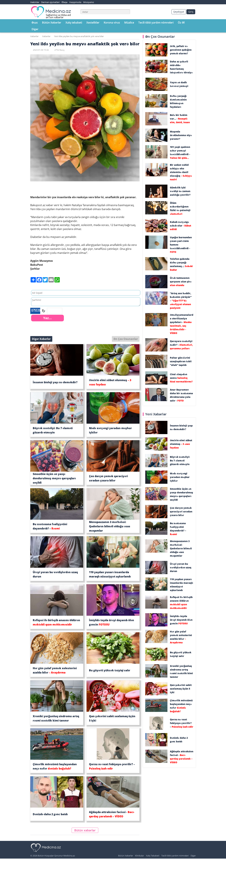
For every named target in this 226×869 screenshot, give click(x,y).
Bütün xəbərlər (85, 830)
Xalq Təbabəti (152, 855)
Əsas (35, 22)
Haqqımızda (75, 2)
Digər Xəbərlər (41, 339)
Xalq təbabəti (74, 22)
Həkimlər (34, 2)
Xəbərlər (34, 36)
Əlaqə (64, 2)
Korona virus (112, 22)
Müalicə (129, 22)
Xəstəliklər (92, 22)
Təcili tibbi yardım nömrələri (156, 22)
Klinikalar (139, 855)
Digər (35, 29)
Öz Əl (181, 22)
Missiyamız (88, 2)
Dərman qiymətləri (50, 2)
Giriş (190, 11)
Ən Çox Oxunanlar (125, 339)
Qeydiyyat (178, 11)
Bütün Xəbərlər (51, 22)
